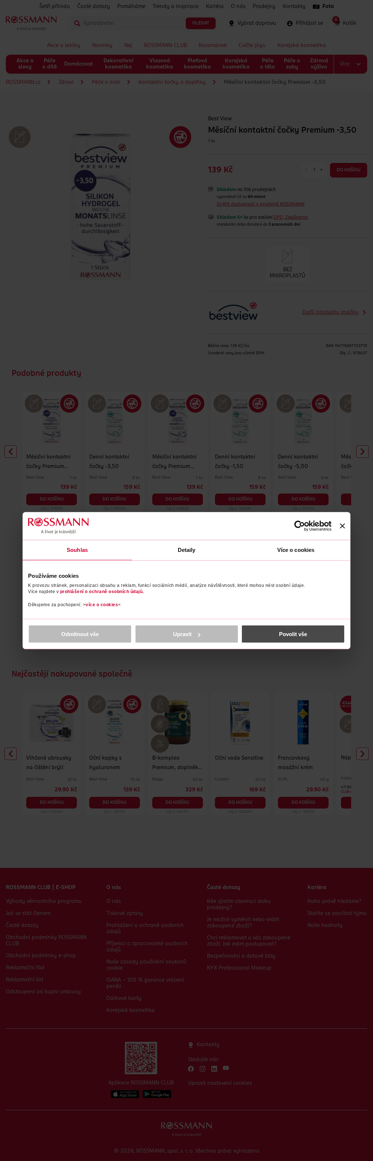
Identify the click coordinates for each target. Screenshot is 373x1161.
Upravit (182, 634)
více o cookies (102, 604)
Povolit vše (293, 634)
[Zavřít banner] (342, 525)
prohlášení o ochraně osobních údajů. (102, 591)
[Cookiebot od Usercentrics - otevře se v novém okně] (299, 525)
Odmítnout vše (80, 634)
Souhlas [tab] (77, 549)
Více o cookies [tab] (295, 549)
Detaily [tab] (187, 549)
